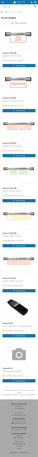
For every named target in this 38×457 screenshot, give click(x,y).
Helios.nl (20, 435)
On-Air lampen (18, 12)
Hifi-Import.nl (20, 438)
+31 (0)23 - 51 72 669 (20, 430)
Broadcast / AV (8, 12)
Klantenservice (19, 441)
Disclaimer (19, 446)
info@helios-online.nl (20, 423)
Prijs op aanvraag (20, 65)
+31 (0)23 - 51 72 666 (20, 421)
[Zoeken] (35, 6)
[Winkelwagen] (35, 2)
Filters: (20, 23)
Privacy (19, 448)
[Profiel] (31, 2)
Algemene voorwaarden (19, 443)
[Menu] (2, 2)
